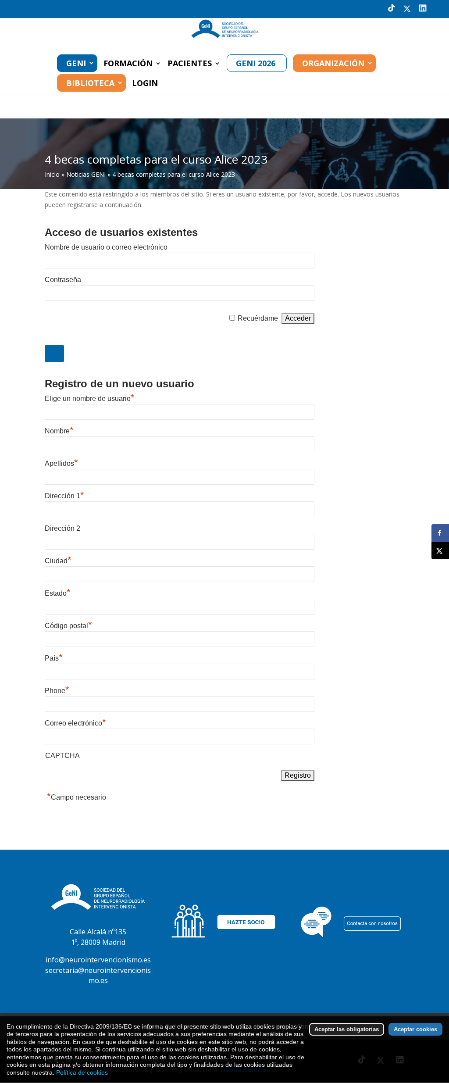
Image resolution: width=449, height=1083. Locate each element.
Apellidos (61, 463)
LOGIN (145, 84)
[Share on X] (440, 550)
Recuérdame (258, 318)
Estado (58, 593)
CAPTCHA (62, 755)
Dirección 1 (64, 496)
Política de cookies (82, 1072)
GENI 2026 (255, 63)
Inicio (52, 174)
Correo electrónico (75, 723)
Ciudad (58, 561)
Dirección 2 (62, 528)
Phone (57, 690)
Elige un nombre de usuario (90, 398)
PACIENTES (189, 64)
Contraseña (63, 279)
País (54, 658)
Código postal (68, 625)
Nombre (59, 431)
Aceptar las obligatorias (346, 1029)
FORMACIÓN (128, 64)
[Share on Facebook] (440, 533)
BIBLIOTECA (90, 83)
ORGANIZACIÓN (333, 63)
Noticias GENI (86, 174)
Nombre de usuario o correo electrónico (106, 247)
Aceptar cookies (415, 1029)
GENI (76, 63)
